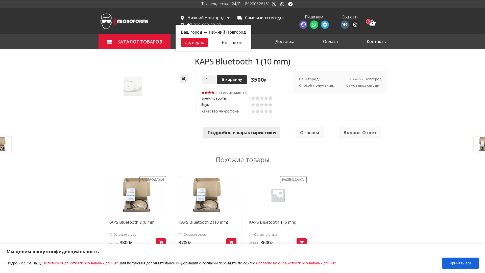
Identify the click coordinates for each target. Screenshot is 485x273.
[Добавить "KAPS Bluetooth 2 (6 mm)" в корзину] (161, 242)
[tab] (241, 132)
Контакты (376, 41)
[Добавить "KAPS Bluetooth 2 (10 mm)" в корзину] (231, 242)
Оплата (330, 41)
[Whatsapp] (282, 4)
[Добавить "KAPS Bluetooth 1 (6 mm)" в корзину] (302, 242)
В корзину (232, 79)
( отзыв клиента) (233, 92)
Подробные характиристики (241, 132)
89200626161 (257, 4)
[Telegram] (290, 4)
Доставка (284, 41)
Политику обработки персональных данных (80, 263)
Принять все (460, 263)
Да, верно (194, 42)
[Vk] (345, 24)
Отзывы (309, 132)
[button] (135, 41)
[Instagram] (355, 24)
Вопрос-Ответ (360, 132)
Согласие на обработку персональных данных (296, 263)
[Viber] (274, 4)
